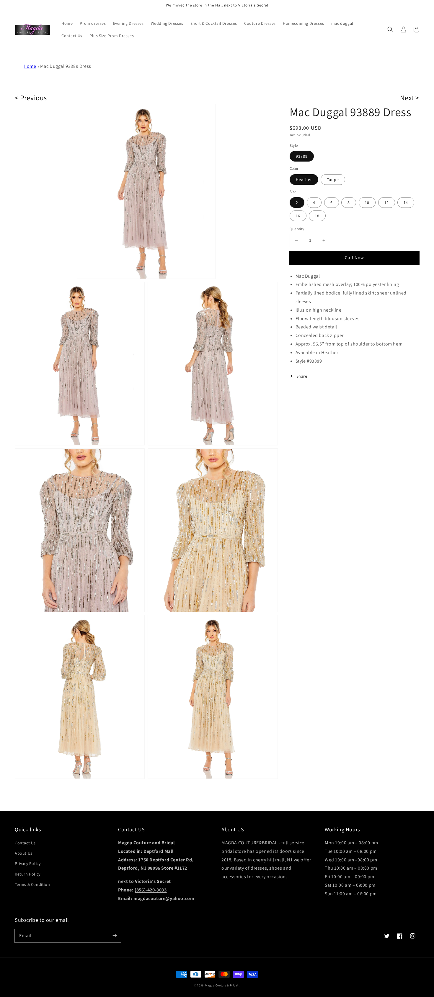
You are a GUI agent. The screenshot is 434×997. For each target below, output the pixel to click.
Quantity (297, 228)
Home (30, 66)
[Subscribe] (114, 935)
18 (317, 215)
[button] (390, 29)
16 (298, 215)
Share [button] (301, 376)
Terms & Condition (32, 884)
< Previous (31, 97)
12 (386, 202)
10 (367, 202)
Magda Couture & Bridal (222, 985)
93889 (302, 156)
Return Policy (27, 874)
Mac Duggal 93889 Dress (65, 66)
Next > (409, 97)
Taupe (333, 179)
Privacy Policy (27, 863)
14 (406, 202)
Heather (304, 179)
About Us (23, 853)
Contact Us (25, 842)
